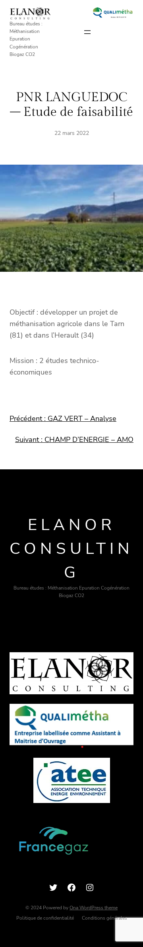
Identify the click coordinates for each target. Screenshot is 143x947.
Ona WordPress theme (94, 908)
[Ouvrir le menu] (87, 32)
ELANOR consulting (71, 548)
